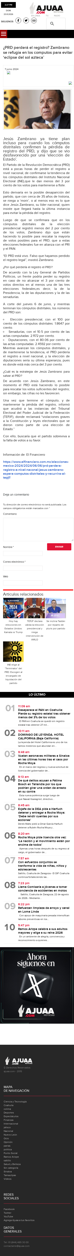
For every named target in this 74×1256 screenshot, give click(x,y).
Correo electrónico (14, 561)
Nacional (8, 1131)
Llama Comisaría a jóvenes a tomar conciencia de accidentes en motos (42, 889)
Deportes (9, 1112)
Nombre (8, 547)
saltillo (7, 1160)
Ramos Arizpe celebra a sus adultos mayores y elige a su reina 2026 (42, 931)
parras (7, 1145)
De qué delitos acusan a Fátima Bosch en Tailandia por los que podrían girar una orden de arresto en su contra (42, 786)
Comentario (10, 514)
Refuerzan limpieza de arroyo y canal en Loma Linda (43, 910)
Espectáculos (11, 1116)
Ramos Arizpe (11, 1156)
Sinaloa (8, 1171)
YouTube (8, 1216)
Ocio (6, 1138)
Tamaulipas (10, 1175)
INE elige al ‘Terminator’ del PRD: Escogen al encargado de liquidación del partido (13, 674)
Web (5, 576)
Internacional (11, 1123)
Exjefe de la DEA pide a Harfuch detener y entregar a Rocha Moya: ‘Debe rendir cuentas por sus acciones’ (41, 814)
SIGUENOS (7, 21)
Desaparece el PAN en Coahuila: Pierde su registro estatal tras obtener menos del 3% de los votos (44, 713)
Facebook (9, 1209)
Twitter (7, 1212)
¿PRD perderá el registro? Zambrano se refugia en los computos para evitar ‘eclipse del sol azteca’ (38, 52)
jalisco (7, 1127)
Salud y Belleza (12, 1164)
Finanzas (9, 1120)
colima (7, 1109)
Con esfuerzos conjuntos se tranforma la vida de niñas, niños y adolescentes (42, 865)
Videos (8, 1178)
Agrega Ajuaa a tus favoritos (19, 1220)
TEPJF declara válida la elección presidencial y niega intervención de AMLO (34, 630)
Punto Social (10, 1153)
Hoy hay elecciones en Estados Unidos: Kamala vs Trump (13, 627)
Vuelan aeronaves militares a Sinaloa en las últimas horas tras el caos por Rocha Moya (43, 759)
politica (8, 1149)
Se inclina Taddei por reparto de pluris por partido (55, 625)
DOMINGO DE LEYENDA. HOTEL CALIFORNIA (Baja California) (41, 736)
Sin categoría (11, 1167)
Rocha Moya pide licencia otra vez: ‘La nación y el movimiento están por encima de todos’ (44, 841)
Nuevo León (10, 1134)
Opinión (8, 1142)
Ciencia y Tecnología (15, 1101)
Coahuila (8, 1105)
